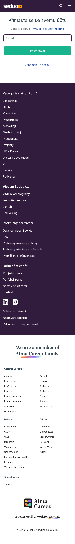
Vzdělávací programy (16, 194)
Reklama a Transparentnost (20, 324)
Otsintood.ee (11, 451)
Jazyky (7, 170)
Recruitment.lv (12, 462)
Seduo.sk (44, 391)
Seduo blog (10, 213)
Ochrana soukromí (14, 311)
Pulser (43, 451)
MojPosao (45, 426)
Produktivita (10, 138)
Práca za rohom (12, 396)
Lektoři (7, 206)
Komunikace (10, 113)
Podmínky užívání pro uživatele (23, 249)
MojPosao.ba (47, 431)
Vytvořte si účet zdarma (48, 28)
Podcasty (9, 176)
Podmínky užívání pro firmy (20, 243)
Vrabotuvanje (47, 436)
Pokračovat (37, 51)
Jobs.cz (8, 376)
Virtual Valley (47, 447)
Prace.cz (8, 391)
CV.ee (7, 436)
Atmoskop (9, 406)
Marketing (9, 126)
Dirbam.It (9, 441)
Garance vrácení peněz (17, 230)
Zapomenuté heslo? (37, 65)
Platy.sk (44, 401)
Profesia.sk (10, 381)
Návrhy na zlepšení (15, 286)
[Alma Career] (37, 503)
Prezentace (10, 119)
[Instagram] (15, 302)
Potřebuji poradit (13, 279)
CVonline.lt (10, 426)
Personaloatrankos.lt (15, 456)
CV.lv (7, 431)
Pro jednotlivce (12, 273)
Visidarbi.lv (10, 447)
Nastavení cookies (15, 317)
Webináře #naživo (14, 200)
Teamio (44, 381)
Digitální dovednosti (16, 157)
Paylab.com (46, 406)
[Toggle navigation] (61, 5)
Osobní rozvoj (12, 132)
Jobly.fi (8, 484)
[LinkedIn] (5, 302)
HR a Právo (10, 151)
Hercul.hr (44, 441)
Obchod (8, 107)
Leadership (10, 101)
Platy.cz (44, 396)
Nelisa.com (10, 411)
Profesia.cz (10, 386)
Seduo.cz (44, 386)
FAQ (5, 237)
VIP (5, 164)
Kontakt (8, 292)
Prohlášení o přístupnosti (19, 255)
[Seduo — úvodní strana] (12, 5)
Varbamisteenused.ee (16, 467)
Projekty (8, 145)
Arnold (43, 376)
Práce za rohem (12, 401)
